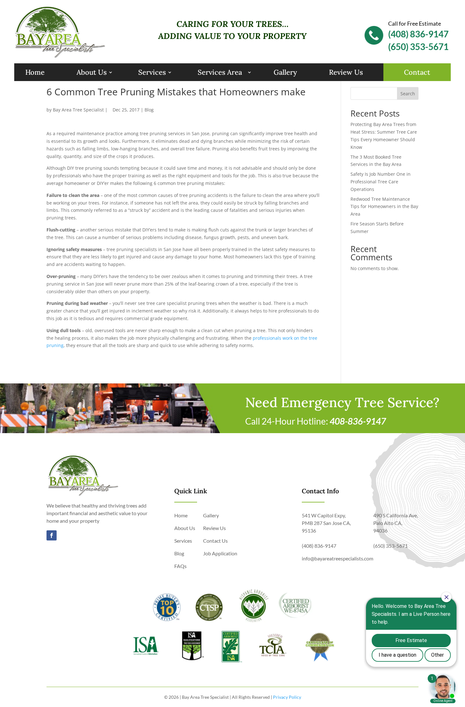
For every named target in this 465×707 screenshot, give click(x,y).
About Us (92, 72)
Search (407, 94)
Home (35, 72)
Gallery (285, 72)
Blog (149, 110)
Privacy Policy (287, 697)
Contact (417, 72)
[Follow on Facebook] (51, 535)
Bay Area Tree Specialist (78, 110)
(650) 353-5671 (418, 46)
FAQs (180, 566)
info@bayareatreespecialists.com (337, 558)
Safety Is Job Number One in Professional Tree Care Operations (380, 181)
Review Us (346, 72)
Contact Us (215, 541)
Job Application (220, 553)
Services (152, 72)
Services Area (220, 72)
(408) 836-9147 (418, 33)
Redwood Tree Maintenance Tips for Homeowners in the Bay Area (384, 206)
